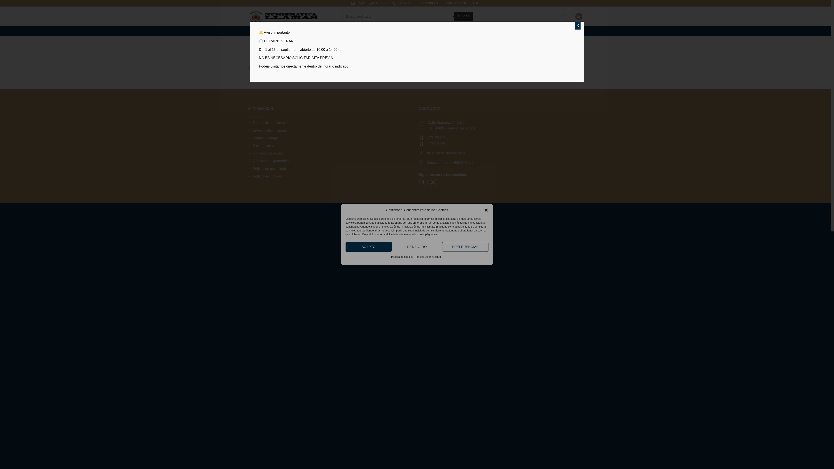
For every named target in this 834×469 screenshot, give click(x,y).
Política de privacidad (428, 256)
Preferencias (465, 247)
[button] (486, 210)
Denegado (417, 247)
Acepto (369, 247)
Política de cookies (402, 256)
